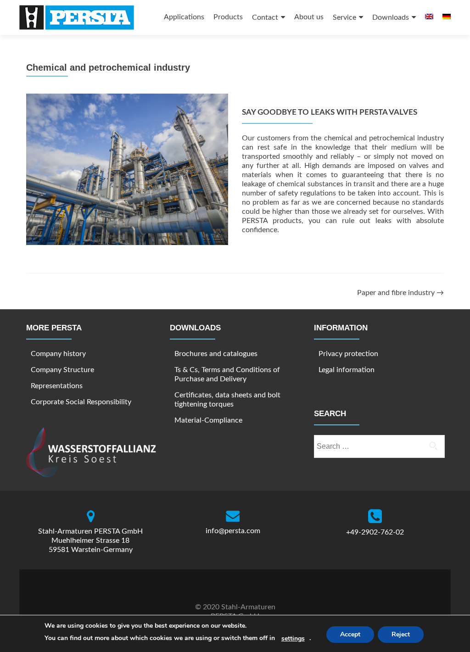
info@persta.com (233, 531)
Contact (265, 17)
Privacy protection (348, 353)
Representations (57, 386)
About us (309, 17)
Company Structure (62, 369)
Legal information (347, 369)
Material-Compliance (208, 420)
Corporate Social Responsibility (81, 402)
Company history (58, 353)
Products (228, 17)
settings (293, 639)
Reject (401, 634)
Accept (350, 634)
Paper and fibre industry (400, 292)
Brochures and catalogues (215, 353)
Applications (184, 17)
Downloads (390, 17)
